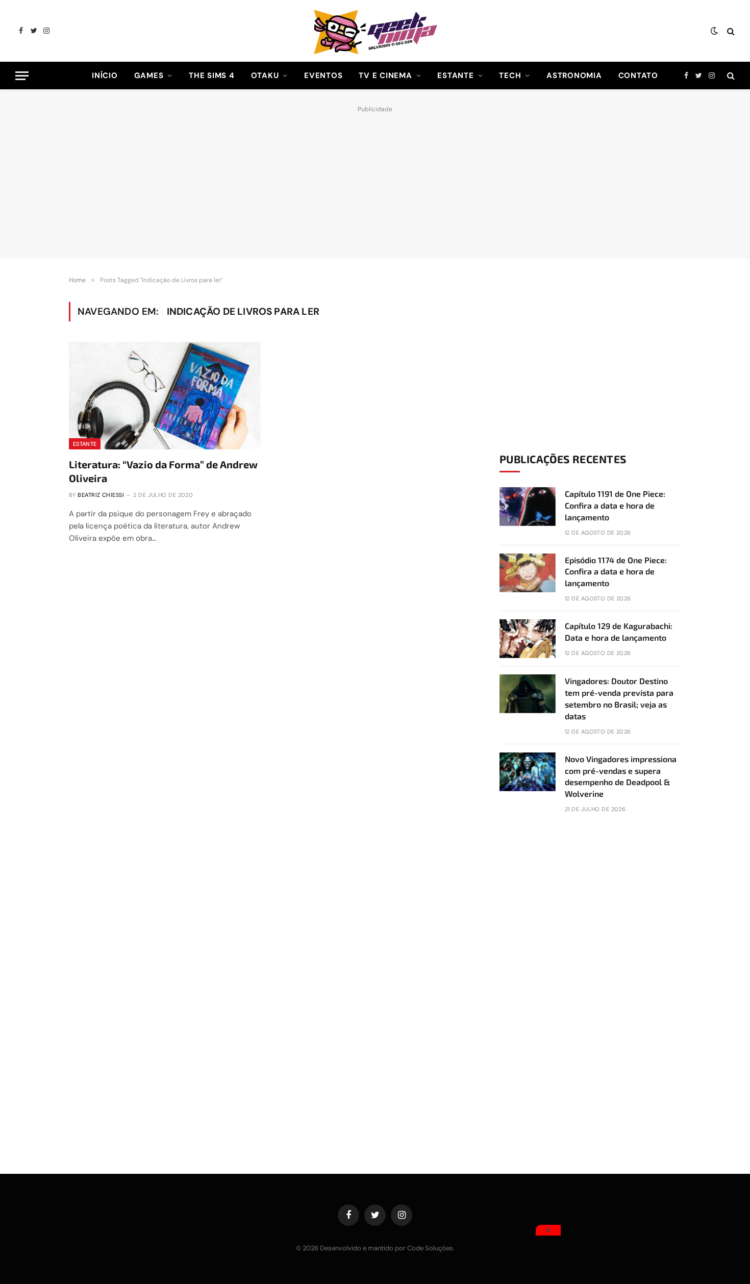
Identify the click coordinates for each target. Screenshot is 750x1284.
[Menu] (22, 75)
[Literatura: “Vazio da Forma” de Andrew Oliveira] (165, 396)
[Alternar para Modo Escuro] (714, 31)
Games (149, 75)
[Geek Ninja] (375, 31)
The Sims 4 (212, 75)
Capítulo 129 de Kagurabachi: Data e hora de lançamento (618, 631)
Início (105, 75)
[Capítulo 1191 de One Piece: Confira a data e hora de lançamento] (527, 506)
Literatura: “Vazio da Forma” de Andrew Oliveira (163, 471)
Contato (638, 75)
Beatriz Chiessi (101, 494)
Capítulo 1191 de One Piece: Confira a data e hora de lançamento (615, 505)
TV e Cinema (385, 75)
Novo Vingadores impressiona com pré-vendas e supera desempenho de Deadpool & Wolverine (621, 776)
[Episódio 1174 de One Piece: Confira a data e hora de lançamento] (527, 572)
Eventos (323, 75)
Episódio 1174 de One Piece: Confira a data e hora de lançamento (616, 571)
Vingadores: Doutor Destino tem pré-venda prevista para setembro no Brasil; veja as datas (619, 698)
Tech (510, 75)
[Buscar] (730, 30)
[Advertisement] (375, 179)
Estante (455, 75)
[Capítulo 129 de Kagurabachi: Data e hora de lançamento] (527, 638)
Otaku (265, 75)
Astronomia (574, 75)
